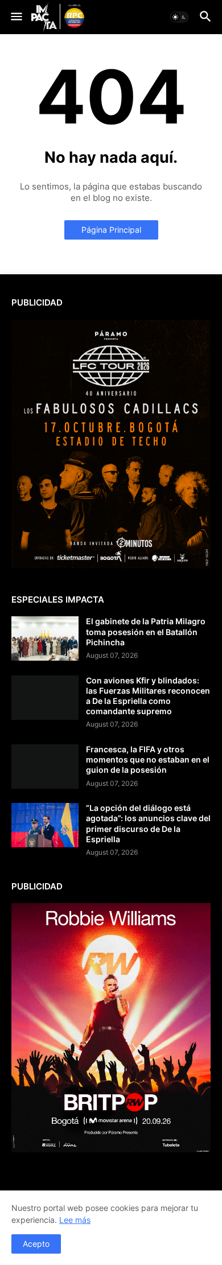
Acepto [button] (36, 1243)
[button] (15, 17)
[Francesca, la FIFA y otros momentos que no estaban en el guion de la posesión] (45, 766)
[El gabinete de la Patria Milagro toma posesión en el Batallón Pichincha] (45, 638)
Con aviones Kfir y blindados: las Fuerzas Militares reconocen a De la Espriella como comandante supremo (148, 695)
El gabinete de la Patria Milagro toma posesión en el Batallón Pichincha (145, 631)
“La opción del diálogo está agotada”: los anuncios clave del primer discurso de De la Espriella (148, 823)
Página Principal (111, 229)
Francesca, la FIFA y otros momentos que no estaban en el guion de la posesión (147, 759)
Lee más (75, 1220)
